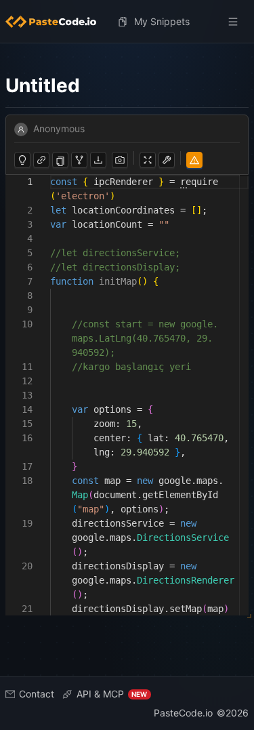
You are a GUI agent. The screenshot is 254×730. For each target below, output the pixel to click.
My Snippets (162, 21)
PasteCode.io (183, 712)
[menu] (127, 21)
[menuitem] (56, 21)
